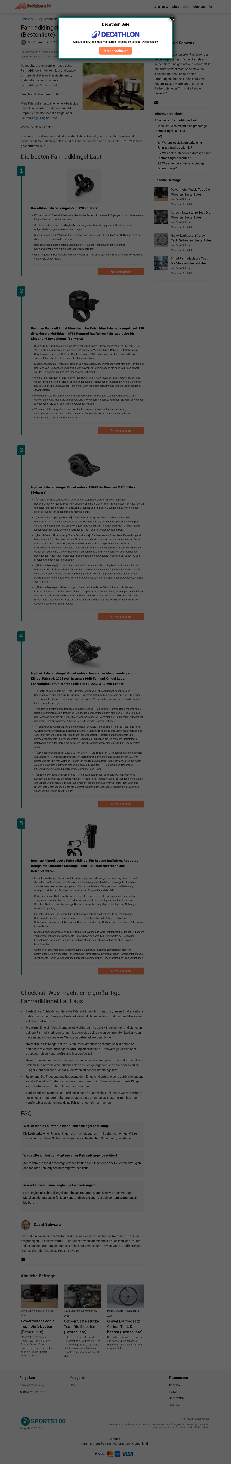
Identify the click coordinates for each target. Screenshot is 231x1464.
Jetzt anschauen (115, 51)
